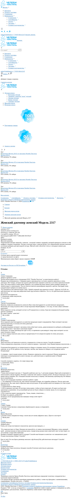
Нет (4, 496)
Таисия (3, 301)
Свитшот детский (14, 101)
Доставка (11, 23)
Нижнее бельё (5, 467)
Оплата (10, 21)
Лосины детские (13, 98)
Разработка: (26, 201)
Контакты (7, 10)
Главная (7, 204)
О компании (8, 14)
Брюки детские (13, 100)
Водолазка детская (14, 95)
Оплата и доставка (10, 12)
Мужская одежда (9, 105)
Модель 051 (4, 172)
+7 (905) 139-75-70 (19, 461)
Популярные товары (11, 125)
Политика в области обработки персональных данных (18, 199)
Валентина (4, 444)
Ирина (3, 412)
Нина (2, 339)
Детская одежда (9, 93)
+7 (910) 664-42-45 (19, 34)
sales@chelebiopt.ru (7, 34)
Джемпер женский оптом (12, 214)
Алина (3, 274)
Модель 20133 (5, 181)
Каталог (20, 40)
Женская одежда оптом (11, 211)
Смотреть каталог (6, 82)
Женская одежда (9, 103)
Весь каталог (5, 195)
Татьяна (3, 318)
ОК (2, 491)
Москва (5, 7)
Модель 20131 (5, 155)
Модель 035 (4, 190)
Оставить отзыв (6, 453)
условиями (30, 488)
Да (1, 496)
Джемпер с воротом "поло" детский (19, 96)
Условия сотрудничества (16, 25)
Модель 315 (4, 164)
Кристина (4, 368)
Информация (8, 16)
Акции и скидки (9, 146)
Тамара (3, 403)
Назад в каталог (7, 227)
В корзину (4, 253)
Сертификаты (12, 19)
